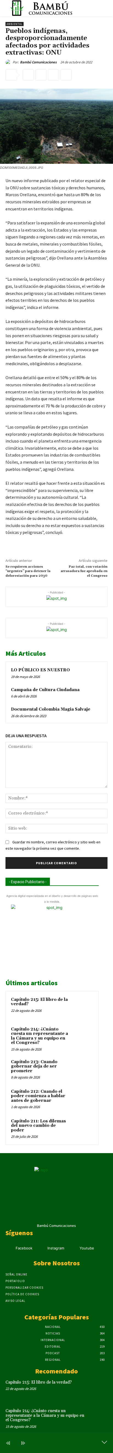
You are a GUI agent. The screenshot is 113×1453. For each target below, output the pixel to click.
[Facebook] (28, 74)
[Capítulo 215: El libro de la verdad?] (82, 1007)
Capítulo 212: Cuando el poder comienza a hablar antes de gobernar (38, 1096)
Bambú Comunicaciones (38, 62)
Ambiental (14, 24)
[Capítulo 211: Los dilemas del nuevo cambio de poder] (82, 1128)
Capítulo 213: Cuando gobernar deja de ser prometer (34, 1066)
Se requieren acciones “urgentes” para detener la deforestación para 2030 (27, 571)
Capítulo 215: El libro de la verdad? (39, 1002)
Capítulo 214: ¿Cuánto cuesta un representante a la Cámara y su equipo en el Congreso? (39, 1036)
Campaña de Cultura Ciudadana (45, 689)
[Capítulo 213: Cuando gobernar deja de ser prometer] (82, 1069)
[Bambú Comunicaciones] (9, 62)
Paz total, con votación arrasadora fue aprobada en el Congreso (84, 571)
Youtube (87, 1248)
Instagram (55, 1248)
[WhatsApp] (66, 74)
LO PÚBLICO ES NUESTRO (40, 670)
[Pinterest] (53, 74)
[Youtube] (72, 1248)
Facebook (24, 1248)
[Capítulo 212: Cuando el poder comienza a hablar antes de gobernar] (82, 1099)
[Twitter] (40, 74)
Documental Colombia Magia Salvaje (50, 709)
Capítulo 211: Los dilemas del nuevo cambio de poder (38, 1126)
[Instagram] (40, 1248)
